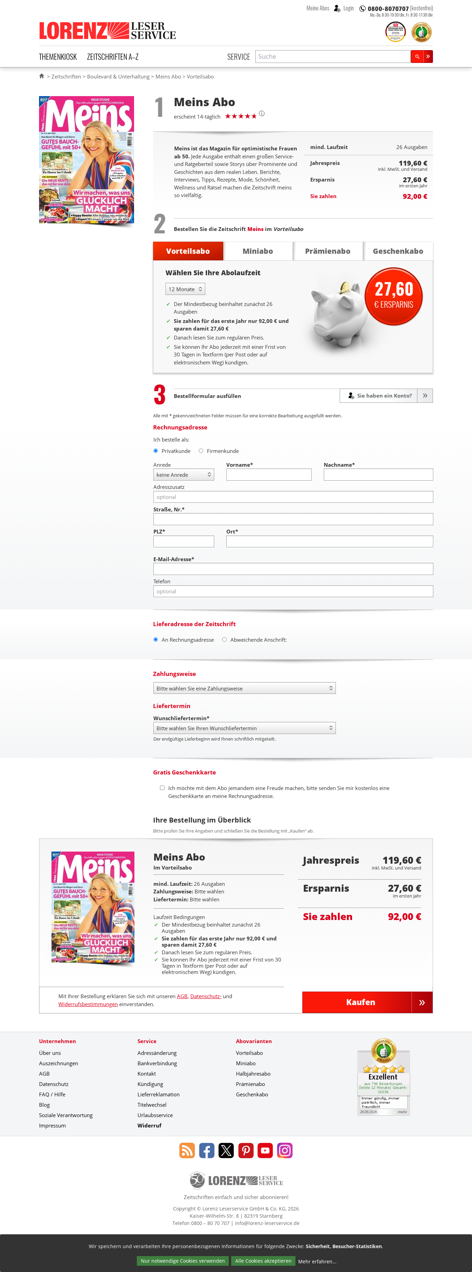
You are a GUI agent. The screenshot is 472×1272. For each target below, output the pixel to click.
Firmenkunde (223, 450)
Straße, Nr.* (169, 509)
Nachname (339, 464)
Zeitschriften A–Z (113, 56)
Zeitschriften (66, 76)
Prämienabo (250, 1083)
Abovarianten (254, 1041)
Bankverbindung (157, 1063)
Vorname (239, 464)
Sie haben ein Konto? (384, 395)
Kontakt (147, 1073)
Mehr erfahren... (317, 1261)
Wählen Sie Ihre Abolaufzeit (213, 272)
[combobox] (333, 56)
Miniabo (246, 1063)
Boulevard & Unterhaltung (118, 76)
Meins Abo (168, 76)
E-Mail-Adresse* (173, 559)
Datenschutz (53, 1083)
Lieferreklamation (159, 1094)
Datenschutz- (205, 996)
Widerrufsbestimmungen (88, 1004)
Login (348, 8)
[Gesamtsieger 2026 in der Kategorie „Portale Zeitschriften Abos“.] (395, 32)
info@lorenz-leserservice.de (267, 1223)
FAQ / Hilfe (52, 1094)
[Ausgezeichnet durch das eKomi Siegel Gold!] (421, 32)
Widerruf (149, 1125)
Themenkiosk (58, 56)
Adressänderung (157, 1052)
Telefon (161, 581)
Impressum (52, 1125)
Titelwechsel (152, 1104)
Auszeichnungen (58, 1063)
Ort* (232, 531)
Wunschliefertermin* (181, 718)
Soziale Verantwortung (66, 1115)
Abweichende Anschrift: (258, 639)
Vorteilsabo (249, 1052)
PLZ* (159, 531)
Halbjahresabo (253, 1073)
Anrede (162, 464)
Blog (44, 1104)
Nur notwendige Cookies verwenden (183, 1260)
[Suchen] (422, 56)
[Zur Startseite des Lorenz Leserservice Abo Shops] (108, 30)
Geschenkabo (252, 1094)
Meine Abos (317, 8)
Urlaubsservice (155, 1115)
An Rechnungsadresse (188, 639)
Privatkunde (176, 450)
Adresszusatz (169, 486)
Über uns (50, 1052)
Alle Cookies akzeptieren (263, 1260)
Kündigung (150, 1083)
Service (238, 56)
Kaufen (360, 1002)
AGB (182, 996)
